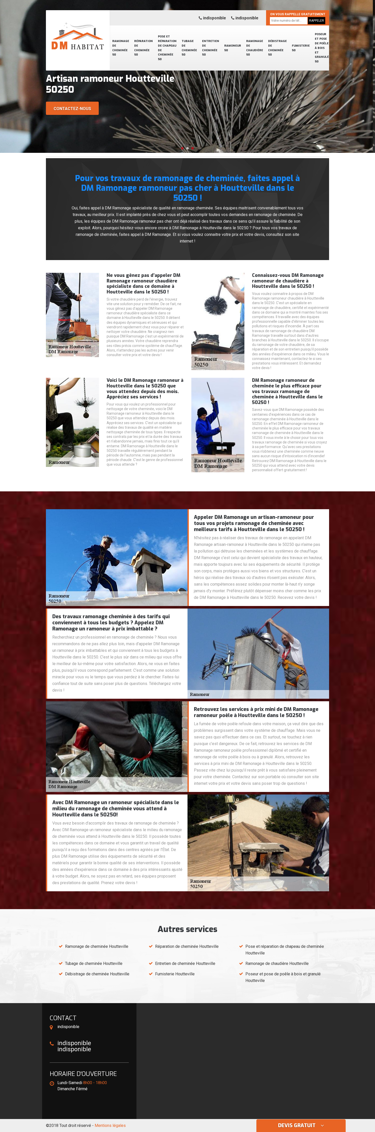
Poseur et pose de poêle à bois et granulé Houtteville (283, 977)
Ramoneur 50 (232, 48)
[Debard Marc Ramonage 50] (77, 29)
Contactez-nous (72, 108)
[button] (182, 148)
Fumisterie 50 (301, 48)
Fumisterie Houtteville (175, 974)
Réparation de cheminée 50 (143, 48)
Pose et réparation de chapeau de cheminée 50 (167, 48)
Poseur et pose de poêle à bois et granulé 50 (322, 47)
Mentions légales (110, 1125)
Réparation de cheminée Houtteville (187, 946)
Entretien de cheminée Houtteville (185, 963)
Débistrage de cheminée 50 (277, 48)
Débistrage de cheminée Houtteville (97, 974)
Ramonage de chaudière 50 (254, 48)
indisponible (214, 18)
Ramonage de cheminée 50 (120, 48)
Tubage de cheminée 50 (189, 48)
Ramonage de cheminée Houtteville (96, 946)
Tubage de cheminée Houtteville (93, 963)
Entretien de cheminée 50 (210, 48)
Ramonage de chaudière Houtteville (277, 963)
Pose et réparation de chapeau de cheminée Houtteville (284, 949)
